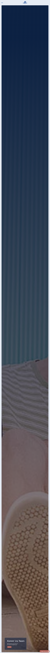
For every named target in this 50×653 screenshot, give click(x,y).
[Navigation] (2, 2)
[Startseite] (25, 2)
